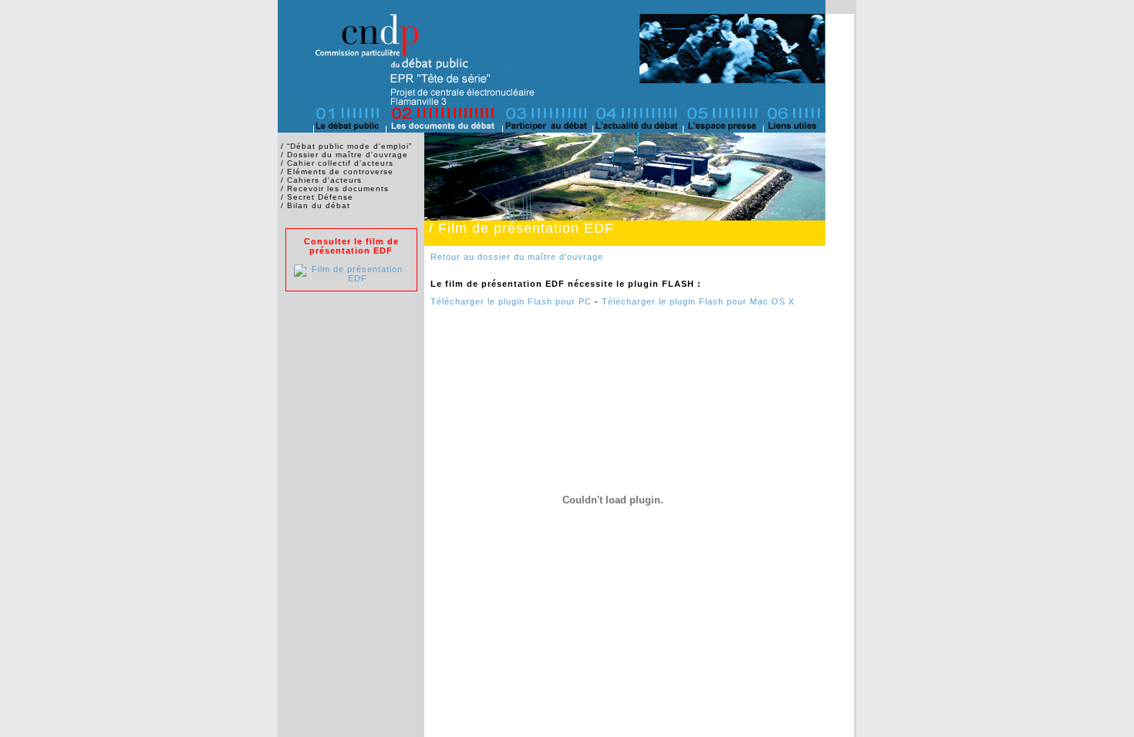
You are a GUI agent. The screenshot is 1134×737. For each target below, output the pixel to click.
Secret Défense (320, 197)
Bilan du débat (318, 205)
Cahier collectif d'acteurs (340, 163)
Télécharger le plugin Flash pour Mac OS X (698, 301)
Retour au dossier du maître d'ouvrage (516, 256)
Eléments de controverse (340, 171)
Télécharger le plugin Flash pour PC (511, 301)
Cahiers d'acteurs (324, 180)
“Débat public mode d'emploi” (349, 146)
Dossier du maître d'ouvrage (347, 154)
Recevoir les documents (338, 188)
